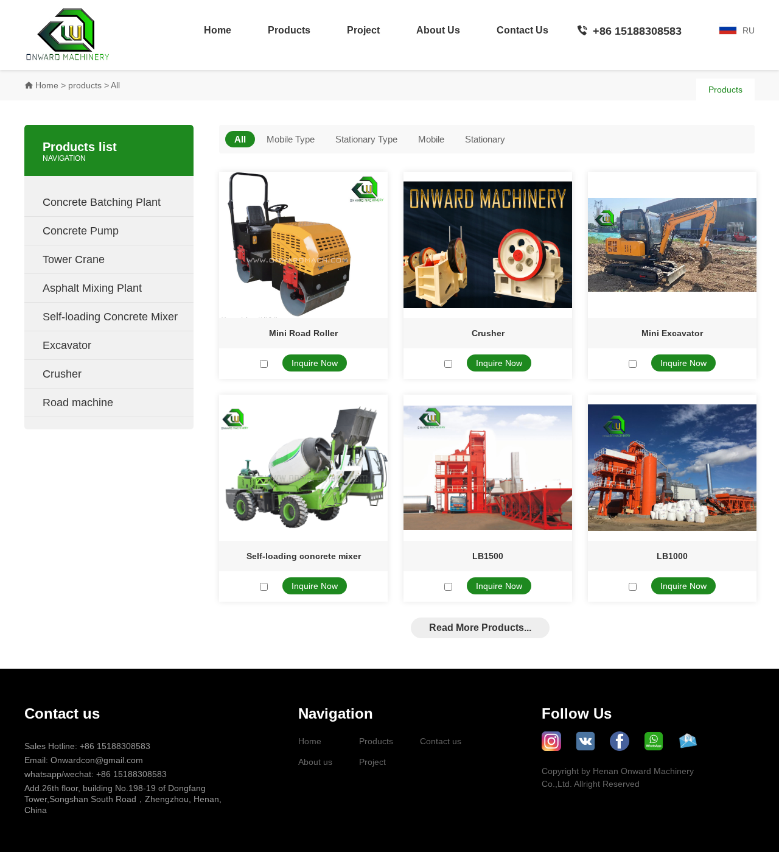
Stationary (485, 139)
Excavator (112, 344)
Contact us (440, 741)
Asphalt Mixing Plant (112, 287)
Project (363, 30)
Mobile (431, 139)
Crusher (112, 373)
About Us (438, 30)
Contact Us (522, 30)
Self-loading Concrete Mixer (112, 316)
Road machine (112, 402)
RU (748, 30)
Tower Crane (112, 259)
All (240, 139)
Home (217, 30)
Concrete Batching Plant (112, 201)
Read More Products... (480, 627)
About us (315, 762)
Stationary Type (366, 139)
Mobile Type (291, 139)
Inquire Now (315, 363)
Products (289, 30)
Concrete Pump (112, 230)
